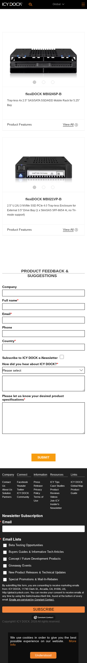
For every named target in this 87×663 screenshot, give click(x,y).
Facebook (22, 482)
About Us (7, 489)
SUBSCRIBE (43, 609)
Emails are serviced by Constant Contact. (31, 599)
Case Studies (57, 485)
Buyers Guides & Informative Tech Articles (36, 551)
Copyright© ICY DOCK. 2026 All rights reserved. (31, 621)
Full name (10, 300)
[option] (43, 57)
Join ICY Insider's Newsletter (56, 504)
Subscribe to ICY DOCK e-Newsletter (30, 358)
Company (9, 287)
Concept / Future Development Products (35, 558)
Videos (54, 497)
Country (9, 341)
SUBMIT (43, 457)
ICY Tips (55, 482)
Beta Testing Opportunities (26, 545)
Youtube (21, 485)
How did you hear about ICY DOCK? (30, 364)
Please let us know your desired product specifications (33, 397)
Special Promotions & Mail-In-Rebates (33, 579)
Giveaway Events (20, 565)
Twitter (20, 489)
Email (7, 314)
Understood (43, 655)
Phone (7, 327)
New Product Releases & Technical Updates (37, 572)
